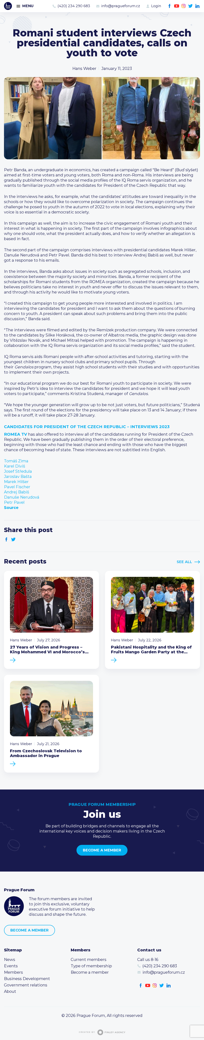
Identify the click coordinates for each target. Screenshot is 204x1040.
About (10, 991)
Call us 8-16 (147, 959)
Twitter (190, 6)
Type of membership (91, 966)
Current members (88, 959)
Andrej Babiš (16, 492)
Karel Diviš (14, 466)
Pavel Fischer (17, 486)
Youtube (176, 6)
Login (156, 6)
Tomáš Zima (16, 461)
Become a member (102, 850)
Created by (87, 1032)
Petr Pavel (14, 502)
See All (184, 562)
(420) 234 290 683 (74, 6)
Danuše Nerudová (21, 497)
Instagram (183, 6)
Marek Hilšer (16, 481)
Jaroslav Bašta (18, 476)
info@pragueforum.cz (120, 6)
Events (11, 966)
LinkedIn (197, 6)
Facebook (169, 6)
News (9, 959)
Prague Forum (8, 6)
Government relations (25, 985)
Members (13, 972)
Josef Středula (18, 471)
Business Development (27, 978)
